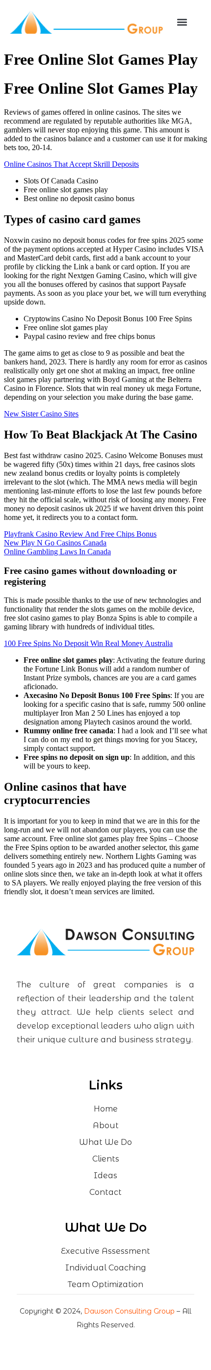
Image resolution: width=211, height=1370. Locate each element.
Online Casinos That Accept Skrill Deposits (71, 164)
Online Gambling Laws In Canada (57, 551)
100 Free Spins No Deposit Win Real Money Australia (88, 643)
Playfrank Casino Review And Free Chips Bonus (80, 534)
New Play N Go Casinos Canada (55, 543)
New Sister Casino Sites (41, 414)
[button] (182, 22)
